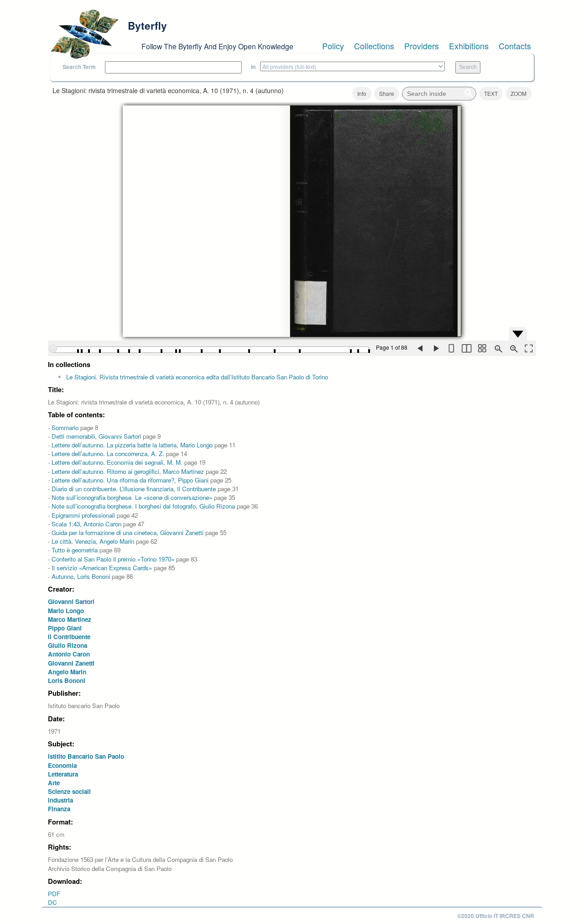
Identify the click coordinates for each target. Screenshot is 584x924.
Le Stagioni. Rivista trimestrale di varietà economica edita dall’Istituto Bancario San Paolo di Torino (197, 377)
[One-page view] (451, 348)
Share (386, 93)
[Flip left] (420, 348)
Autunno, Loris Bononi (82, 576)
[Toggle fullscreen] (528, 348)
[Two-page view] (466, 348)
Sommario (65, 427)
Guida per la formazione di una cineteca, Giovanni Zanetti (127, 532)
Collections (374, 46)
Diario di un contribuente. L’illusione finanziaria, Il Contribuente (134, 488)
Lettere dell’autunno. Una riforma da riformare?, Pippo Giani (130, 480)
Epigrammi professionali (83, 515)
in (253, 67)
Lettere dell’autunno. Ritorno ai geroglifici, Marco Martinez (128, 471)
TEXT (491, 93)
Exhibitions (469, 46)
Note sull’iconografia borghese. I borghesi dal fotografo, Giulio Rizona (143, 506)
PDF (54, 893)
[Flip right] (435, 348)
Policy (333, 46)
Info (361, 93)
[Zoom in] (513, 348)
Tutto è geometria (75, 550)
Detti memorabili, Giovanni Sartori (96, 436)
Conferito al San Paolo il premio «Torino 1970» (113, 559)
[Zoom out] (497, 348)
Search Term (79, 67)
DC (52, 902)
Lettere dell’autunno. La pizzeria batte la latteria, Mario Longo (132, 445)
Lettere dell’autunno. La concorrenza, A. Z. (108, 453)
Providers (421, 46)
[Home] (84, 34)
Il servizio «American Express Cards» (102, 567)
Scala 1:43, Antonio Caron (86, 524)
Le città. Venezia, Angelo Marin (93, 541)
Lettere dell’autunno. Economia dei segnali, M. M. (117, 462)
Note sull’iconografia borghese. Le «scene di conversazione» (132, 497)
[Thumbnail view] (482, 348)
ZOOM (519, 93)
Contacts (515, 46)
